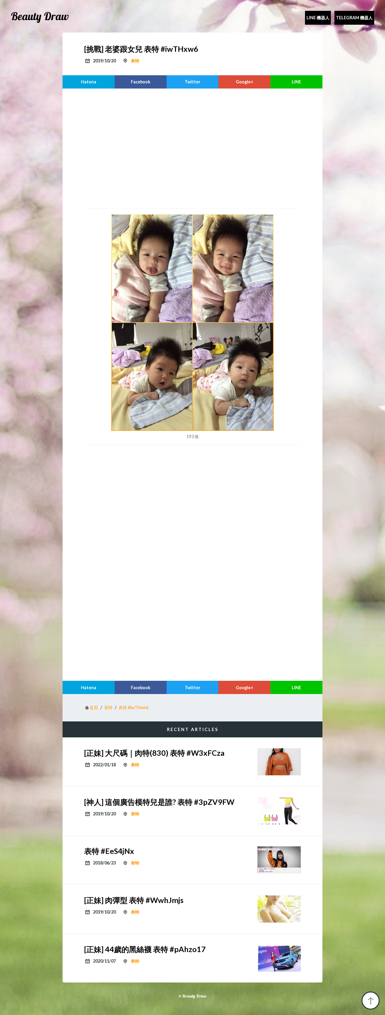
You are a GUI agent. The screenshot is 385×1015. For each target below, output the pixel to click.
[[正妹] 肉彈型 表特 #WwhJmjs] (279, 909)
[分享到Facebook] (141, 82)
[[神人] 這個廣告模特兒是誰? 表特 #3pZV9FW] (279, 810)
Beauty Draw (40, 16)
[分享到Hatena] (89, 82)
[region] (192, 147)
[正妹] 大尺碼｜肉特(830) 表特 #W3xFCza (154, 752)
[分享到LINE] (296, 82)
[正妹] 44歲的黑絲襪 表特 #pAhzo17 (145, 949)
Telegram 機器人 (354, 17)
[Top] (371, 1001)
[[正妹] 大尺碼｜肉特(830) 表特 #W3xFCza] (279, 761)
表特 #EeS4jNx (109, 850)
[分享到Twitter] (193, 82)
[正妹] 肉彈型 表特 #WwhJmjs (133, 899)
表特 (135, 60)
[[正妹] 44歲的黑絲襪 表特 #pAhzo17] (279, 958)
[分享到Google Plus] (244, 82)
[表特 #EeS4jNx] (279, 859)
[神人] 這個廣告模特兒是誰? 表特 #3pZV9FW (159, 801)
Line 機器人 (317, 17)
